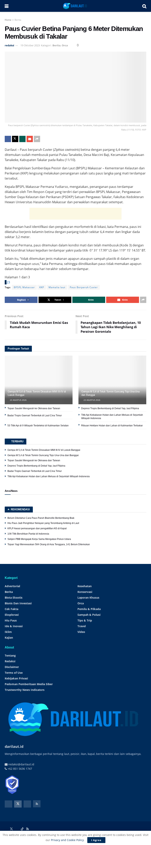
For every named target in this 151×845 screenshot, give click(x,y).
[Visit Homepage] (75, 6)
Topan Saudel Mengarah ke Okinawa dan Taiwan (33, 408)
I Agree (96, 840)
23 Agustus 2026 (18, 400)
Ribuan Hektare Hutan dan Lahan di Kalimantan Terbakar (112, 425)
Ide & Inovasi (14, 626)
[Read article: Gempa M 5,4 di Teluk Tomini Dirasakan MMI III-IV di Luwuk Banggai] (39, 380)
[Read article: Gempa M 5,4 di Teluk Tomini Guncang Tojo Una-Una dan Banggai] (112, 380)
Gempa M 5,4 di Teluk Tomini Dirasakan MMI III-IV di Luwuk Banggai (43, 450)
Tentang (10, 655)
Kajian (9, 637)
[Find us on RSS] (37, 803)
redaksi (9, 45)
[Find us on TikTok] (22, 829)
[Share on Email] (30, 139)
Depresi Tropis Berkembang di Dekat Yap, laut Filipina (110, 408)
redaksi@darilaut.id (20, 764)
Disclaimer (12, 667)
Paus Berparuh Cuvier (84, 287)
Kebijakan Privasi (16, 678)
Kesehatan (84, 586)
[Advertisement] (75, 214)
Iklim (8, 632)
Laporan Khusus (88, 597)
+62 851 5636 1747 (19, 768)
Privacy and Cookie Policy (67, 840)
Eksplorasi (12, 615)
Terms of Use (14, 673)
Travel (81, 626)
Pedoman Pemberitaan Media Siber (29, 684)
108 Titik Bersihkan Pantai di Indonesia (28, 533)
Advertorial (12, 586)
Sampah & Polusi (88, 615)
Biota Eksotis (13, 597)
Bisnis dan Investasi (18, 603)
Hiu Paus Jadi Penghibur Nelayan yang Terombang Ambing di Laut (43, 523)
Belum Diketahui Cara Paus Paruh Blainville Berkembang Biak (40, 518)
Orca (65, 45)
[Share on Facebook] (8, 139)
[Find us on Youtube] (27, 804)
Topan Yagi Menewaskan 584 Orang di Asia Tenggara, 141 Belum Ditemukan (48, 544)
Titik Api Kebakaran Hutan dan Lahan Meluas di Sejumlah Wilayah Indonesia (48, 476)
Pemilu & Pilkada (89, 609)
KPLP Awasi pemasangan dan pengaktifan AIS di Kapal (37, 528)
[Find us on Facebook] (8, 804)
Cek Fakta (11, 609)
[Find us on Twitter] (18, 804)
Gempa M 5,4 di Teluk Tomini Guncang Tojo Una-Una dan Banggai (43, 455)
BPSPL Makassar (24, 287)
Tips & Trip (84, 620)
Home (8, 19)
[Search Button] (144, 6)
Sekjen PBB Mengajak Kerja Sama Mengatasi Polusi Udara (39, 539)
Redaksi (10, 661)
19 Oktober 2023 (30, 45)
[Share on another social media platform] (37, 139)
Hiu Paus (11, 620)
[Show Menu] (6, 6)
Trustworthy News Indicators (24, 690)
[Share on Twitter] (15, 139)
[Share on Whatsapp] (22, 139)
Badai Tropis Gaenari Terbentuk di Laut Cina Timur (34, 415)
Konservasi (84, 592)
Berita (18, 19)
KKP (41, 287)
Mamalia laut (57, 287)
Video (81, 632)
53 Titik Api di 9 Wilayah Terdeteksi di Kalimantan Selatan (38, 425)
